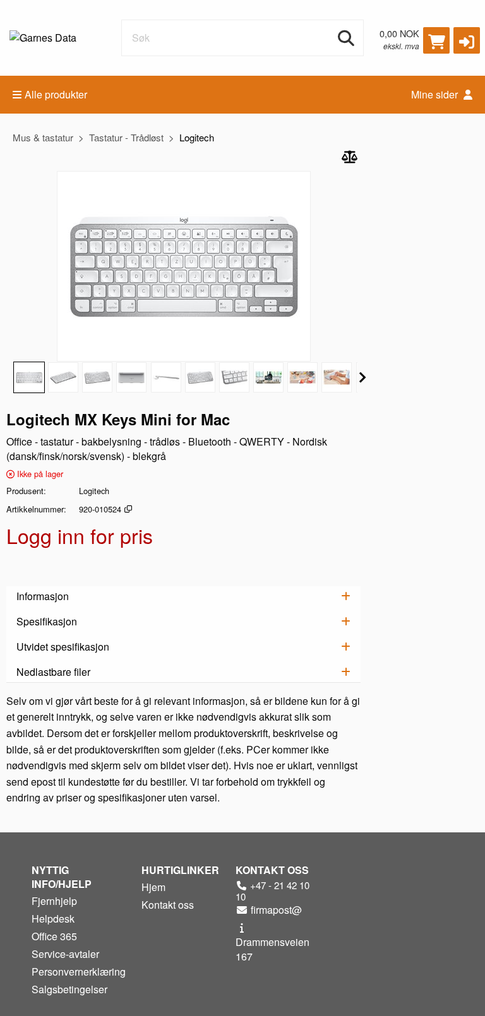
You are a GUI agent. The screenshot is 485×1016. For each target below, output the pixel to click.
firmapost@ (275, 909)
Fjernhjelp (54, 901)
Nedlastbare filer (53, 672)
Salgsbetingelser (69, 989)
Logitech (196, 137)
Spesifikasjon (46, 621)
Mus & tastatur (43, 137)
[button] (466, 40)
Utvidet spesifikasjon (62, 646)
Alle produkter (56, 94)
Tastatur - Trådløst (126, 137)
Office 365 (54, 936)
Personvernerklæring (79, 971)
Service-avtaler (65, 954)
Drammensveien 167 (272, 949)
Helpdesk (53, 918)
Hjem (153, 887)
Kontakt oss (167, 904)
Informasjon (42, 596)
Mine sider (435, 94)
